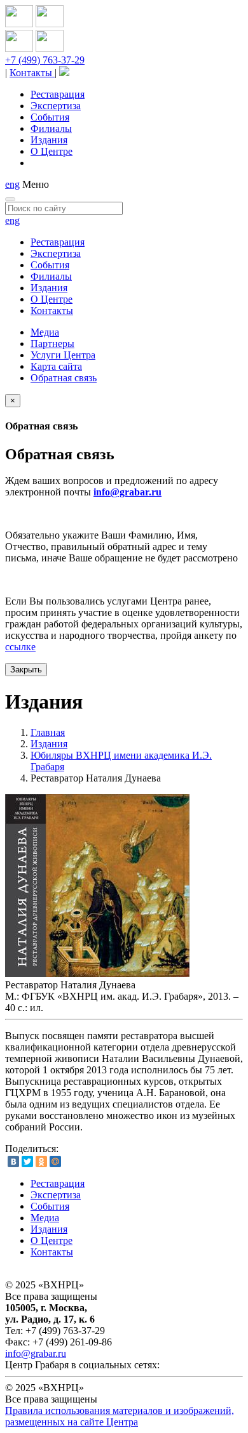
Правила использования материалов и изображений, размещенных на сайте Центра (119, 1416)
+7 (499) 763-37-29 (45, 60)
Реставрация (58, 94)
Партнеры (52, 343)
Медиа (45, 332)
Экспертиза (56, 105)
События (50, 117)
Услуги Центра (63, 355)
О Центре (51, 151)
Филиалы (51, 128)
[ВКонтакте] (13, 1161)
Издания (49, 139)
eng (12, 184)
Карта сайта (56, 366)
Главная (48, 732)
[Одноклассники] (41, 1161)
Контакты (32, 72)
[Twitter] (27, 1161)
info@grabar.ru (127, 492)
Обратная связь (64, 377)
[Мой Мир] (55, 1161)
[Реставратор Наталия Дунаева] (97, 973)
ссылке (20, 646)
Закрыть (26, 669)
